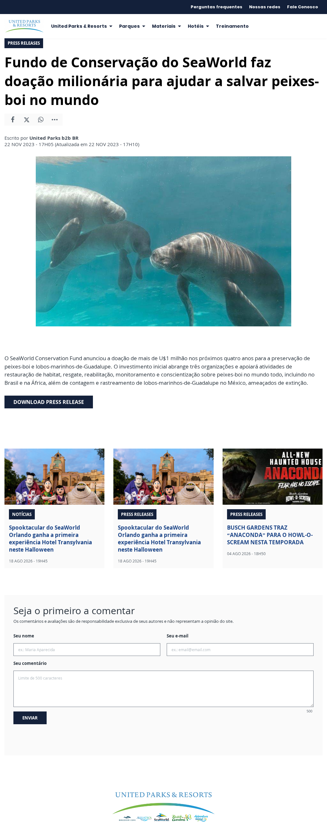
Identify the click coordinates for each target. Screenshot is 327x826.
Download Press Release (48, 402)
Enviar (30, 718)
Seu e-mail (177, 636)
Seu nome (23, 636)
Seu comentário (30, 663)
